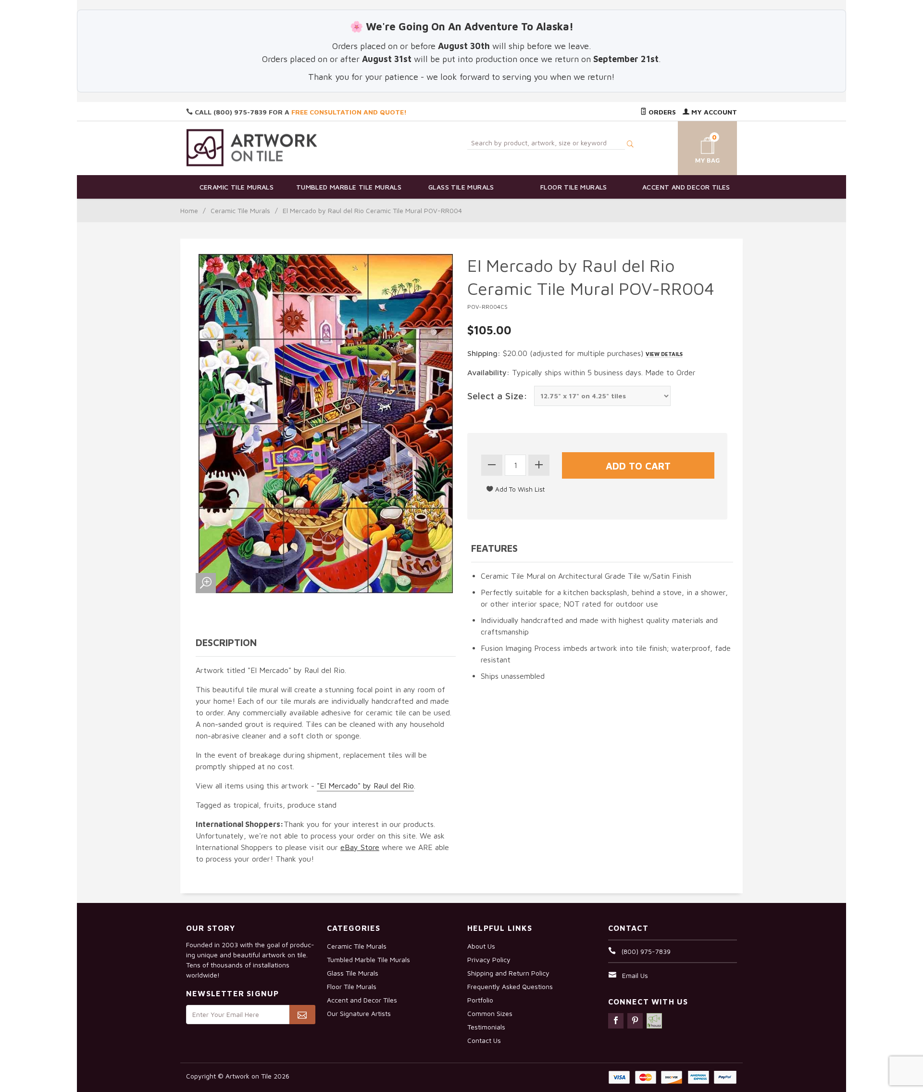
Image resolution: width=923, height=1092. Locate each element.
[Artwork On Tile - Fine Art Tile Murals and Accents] (252, 147)
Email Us (635, 975)
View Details (664, 354)
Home (189, 210)
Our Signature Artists (359, 1013)
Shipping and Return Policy (508, 973)
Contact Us (484, 1040)
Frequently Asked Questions (510, 986)
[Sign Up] (302, 1014)
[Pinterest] (635, 1021)
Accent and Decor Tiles (686, 187)
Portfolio (480, 1000)
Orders (661, 112)
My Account (713, 112)
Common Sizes (489, 1013)
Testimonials (486, 1027)
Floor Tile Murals (573, 187)
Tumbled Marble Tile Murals (348, 187)
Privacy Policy (489, 959)
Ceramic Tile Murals (237, 187)
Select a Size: (497, 395)
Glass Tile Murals (461, 187)
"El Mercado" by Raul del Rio (365, 785)
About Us (481, 946)
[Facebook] (616, 1021)
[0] (696, 146)
